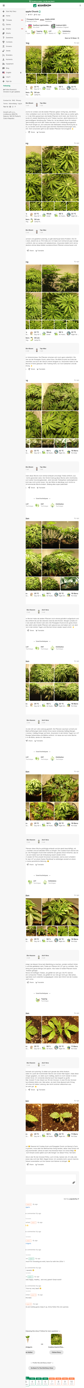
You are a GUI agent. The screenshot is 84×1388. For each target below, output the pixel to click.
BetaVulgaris (27, 1347)
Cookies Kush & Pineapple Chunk (56, 1347)
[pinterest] (15, 108)
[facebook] (10, 108)
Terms (5, 103)
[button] (80, 5)
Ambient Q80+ (61, 25)
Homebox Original (62, 27)
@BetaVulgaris (26, 1243)
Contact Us (7, 100)
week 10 (33, 1295)
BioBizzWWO (50, 19)
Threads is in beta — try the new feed (42, 1)
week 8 (29, 1204)
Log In (20, 103)
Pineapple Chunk (33, 19)
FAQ (13, 100)
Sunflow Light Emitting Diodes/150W (41, 25)
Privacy (18, 100)
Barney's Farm (32, 21)
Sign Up (5, 106)
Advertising (13, 103)
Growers (6, 92)
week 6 (31, 1258)
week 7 (34, 1222)
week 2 (30, 1277)
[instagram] (12, 108)
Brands (12, 89)
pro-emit (36, 27)
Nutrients (48, 21)
